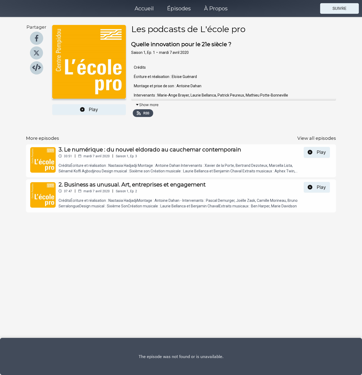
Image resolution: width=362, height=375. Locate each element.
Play (93, 109)
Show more (148, 104)
